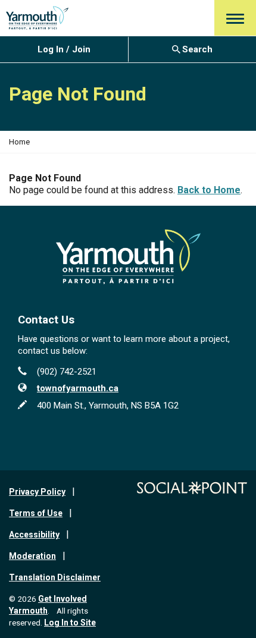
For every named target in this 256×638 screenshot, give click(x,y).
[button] (235, 18)
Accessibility (34, 534)
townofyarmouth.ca (77, 388)
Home (19, 141)
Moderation (32, 556)
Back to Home (209, 190)
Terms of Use (36, 513)
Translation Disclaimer (55, 577)
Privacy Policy (37, 491)
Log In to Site (70, 622)
